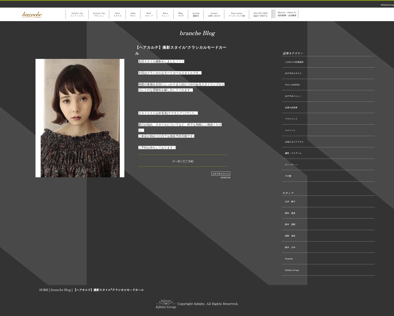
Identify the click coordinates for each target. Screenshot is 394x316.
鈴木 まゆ (290, 247)
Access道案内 (195, 14)
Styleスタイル (117, 14)
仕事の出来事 (291, 107)
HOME (43, 290)
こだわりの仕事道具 (294, 61)
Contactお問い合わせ (214, 14)
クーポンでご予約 (183, 161)
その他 (288, 175)
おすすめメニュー (293, 95)
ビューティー (291, 164)
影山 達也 (290, 212)
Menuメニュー (165, 14)
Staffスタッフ (148, 14)
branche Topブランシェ (99, 14)
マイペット (290, 130)
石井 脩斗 (290, 201)
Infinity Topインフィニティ (77, 14)
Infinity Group (292, 269)
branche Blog (61, 290)
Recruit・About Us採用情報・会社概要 (287, 14)
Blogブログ (181, 14)
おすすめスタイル (221, 173)
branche (289, 258)
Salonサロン (133, 14)
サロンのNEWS (292, 84)
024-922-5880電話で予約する (260, 14)
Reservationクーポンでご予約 (236, 14)
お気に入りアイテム (294, 141)
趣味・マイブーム (293, 153)
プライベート (291, 118)
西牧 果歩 (290, 235)
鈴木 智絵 (290, 224)
